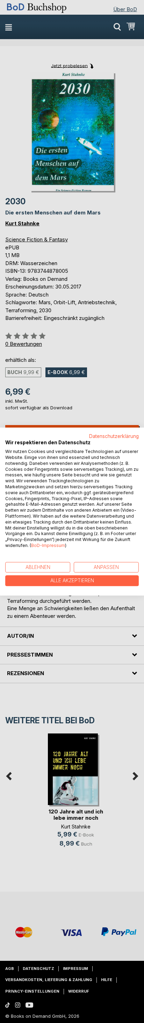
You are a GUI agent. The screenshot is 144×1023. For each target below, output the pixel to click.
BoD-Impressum (48, 545)
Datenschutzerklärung (114, 436)
